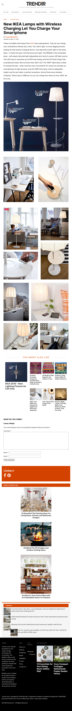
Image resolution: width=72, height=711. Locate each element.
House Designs (27, 12)
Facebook (30, 651)
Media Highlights (22, 657)
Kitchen (5, 12)
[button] (36, 116)
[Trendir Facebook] (5, 475)
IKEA (32, 43)
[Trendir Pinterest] (9, 475)
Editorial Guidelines (22, 651)
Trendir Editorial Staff (11, 37)
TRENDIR (36, 4)
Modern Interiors (41, 12)
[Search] (3, 4)
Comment (7, 431)
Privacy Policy (21, 662)
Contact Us (22, 667)
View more (63, 12)
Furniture (53, 12)
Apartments (15, 12)
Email (6, 456)
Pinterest (32, 654)
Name (6, 452)
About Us (22, 647)
